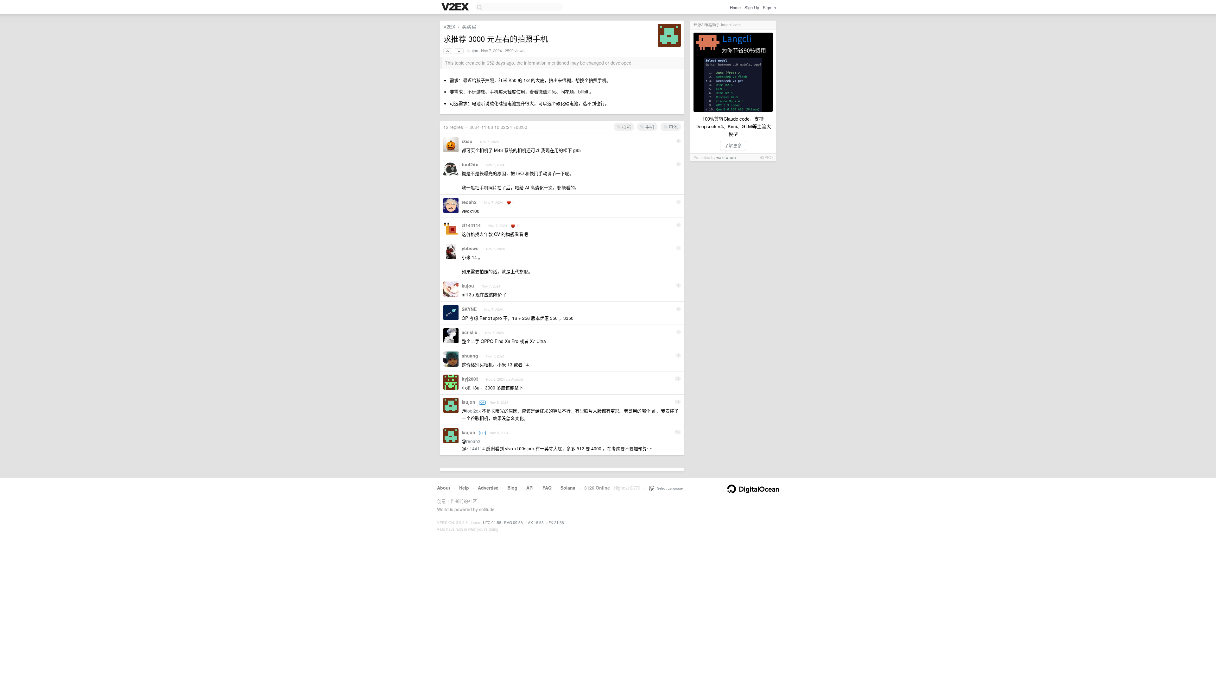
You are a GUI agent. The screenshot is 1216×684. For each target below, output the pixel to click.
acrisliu (470, 332)
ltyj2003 (470, 379)
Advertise (488, 487)
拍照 (626, 127)
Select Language (668, 488)
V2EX (449, 26)
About (443, 487)
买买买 (469, 26)
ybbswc (470, 248)
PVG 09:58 (513, 522)
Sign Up (751, 7)
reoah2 (469, 202)
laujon (472, 51)
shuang (470, 355)
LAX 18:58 (535, 522)
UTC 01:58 (492, 522)
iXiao (467, 141)
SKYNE (469, 309)
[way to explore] (456, 7)
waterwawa (726, 157)
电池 (673, 127)
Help (464, 487)
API (530, 487)
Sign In (769, 7)
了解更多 (733, 145)
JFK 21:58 (555, 522)
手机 (649, 127)
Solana (567, 487)
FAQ (547, 487)
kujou (468, 285)
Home (735, 7)
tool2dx (470, 164)
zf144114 (471, 225)
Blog (512, 487)
